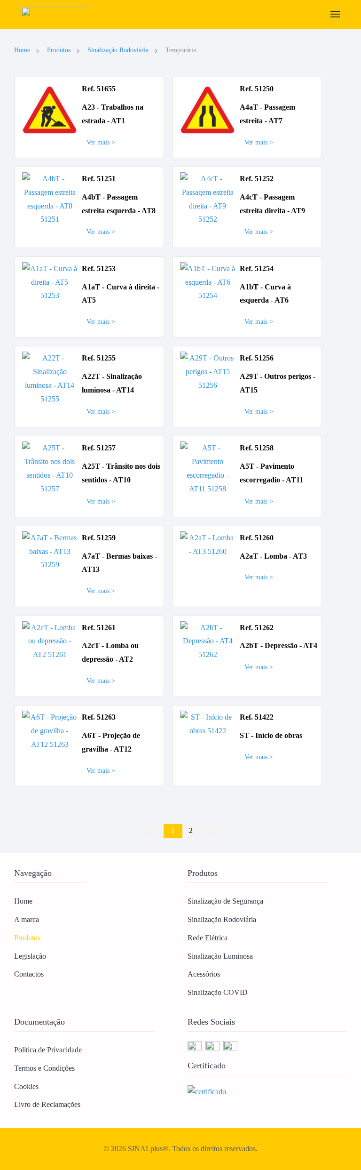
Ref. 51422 (257, 717)
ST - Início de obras (271, 735)
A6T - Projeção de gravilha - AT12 (111, 742)
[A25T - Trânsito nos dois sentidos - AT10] (49, 468)
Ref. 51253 (99, 268)
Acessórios (204, 974)
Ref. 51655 (99, 89)
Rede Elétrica (208, 938)
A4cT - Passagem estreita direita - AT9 (272, 204)
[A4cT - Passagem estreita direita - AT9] (207, 198)
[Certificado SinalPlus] (207, 1091)
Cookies (26, 1086)
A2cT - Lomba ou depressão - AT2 (110, 652)
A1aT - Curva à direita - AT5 (120, 294)
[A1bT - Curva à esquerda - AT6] (207, 282)
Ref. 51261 (99, 628)
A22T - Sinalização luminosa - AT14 (112, 383)
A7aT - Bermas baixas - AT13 (119, 563)
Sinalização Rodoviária (222, 919)
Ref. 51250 (257, 89)
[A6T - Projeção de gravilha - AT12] (49, 730)
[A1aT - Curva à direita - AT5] (49, 282)
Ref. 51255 (99, 358)
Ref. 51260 (257, 538)
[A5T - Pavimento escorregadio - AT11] (207, 468)
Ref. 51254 (257, 268)
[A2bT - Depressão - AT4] (207, 640)
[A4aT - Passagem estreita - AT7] (207, 109)
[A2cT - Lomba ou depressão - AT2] (49, 640)
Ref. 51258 (257, 448)
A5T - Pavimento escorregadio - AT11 (271, 473)
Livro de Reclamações (47, 1104)
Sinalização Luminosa (220, 956)
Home (23, 901)
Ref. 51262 (257, 628)
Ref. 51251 (99, 179)
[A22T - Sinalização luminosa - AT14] (49, 378)
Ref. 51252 (257, 179)
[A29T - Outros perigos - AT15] (207, 371)
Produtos (27, 938)
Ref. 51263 (99, 717)
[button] (335, 14)
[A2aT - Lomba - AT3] (207, 544)
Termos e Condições (44, 1068)
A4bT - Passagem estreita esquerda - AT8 (119, 204)
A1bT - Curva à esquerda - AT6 (265, 294)
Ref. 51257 (99, 448)
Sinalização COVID (218, 992)
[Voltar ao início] (57, 14)
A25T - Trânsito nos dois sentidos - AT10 (121, 473)
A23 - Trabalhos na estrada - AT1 (112, 114)
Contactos (29, 974)
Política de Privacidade (48, 1050)
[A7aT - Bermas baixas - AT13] (49, 551)
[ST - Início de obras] (207, 724)
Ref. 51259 (99, 538)
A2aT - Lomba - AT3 (273, 556)
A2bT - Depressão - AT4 (278, 645)
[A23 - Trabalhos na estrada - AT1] (49, 109)
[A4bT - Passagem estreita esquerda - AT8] (49, 198)
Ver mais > (100, 142)
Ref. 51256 (257, 358)
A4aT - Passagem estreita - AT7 (267, 114)
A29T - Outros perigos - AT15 (277, 383)
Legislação (30, 956)
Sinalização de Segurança (225, 901)
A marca (26, 919)
